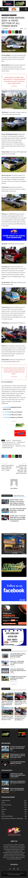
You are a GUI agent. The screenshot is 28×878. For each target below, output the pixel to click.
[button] (2, 9)
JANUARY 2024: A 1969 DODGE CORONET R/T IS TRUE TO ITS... (20, 703)
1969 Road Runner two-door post (8, 442)
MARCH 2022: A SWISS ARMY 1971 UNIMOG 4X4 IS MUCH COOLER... (17, 663)
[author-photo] (14, 486)
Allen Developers (17, 874)
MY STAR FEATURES (9, 12)
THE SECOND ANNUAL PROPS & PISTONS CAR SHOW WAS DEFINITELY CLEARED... (17, 655)
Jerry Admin (5, 28)
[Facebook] (2, 31)
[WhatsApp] (13, 31)
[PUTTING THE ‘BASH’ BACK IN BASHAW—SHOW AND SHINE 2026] (5, 510)
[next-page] (5, 525)
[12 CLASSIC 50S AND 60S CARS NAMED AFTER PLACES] (5, 763)
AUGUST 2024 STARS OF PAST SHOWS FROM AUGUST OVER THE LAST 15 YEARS (7, 468)
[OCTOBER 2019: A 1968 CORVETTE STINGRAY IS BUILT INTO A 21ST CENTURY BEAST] (7, 711)
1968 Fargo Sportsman (16, 440)
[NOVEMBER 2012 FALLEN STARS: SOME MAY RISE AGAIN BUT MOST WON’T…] (5, 678)
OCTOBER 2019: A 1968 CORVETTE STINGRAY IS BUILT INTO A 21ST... (7, 718)
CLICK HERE (6, 412)
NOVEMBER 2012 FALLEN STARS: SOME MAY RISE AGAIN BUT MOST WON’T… (18, 678)
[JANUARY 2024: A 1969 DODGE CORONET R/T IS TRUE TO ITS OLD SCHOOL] (21, 696)
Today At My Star (13, 15)
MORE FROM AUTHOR (19, 495)
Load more (13, 684)
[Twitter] (6, 31)
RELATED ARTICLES (7, 495)
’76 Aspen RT (8, 440)
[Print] (20, 31)
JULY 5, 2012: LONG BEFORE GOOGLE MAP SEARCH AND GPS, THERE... (18, 670)
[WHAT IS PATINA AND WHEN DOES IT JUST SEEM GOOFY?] (5, 790)
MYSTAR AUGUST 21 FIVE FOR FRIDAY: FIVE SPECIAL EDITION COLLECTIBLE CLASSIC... (17, 756)
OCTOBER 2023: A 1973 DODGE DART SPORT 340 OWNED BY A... (20, 718)
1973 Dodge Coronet (21, 442)
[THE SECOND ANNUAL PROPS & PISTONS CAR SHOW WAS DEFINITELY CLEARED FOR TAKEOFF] (5, 655)
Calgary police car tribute (20, 445)
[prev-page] (2, 525)
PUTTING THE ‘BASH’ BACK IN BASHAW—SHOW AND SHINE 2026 (18, 510)
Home (2, 12)
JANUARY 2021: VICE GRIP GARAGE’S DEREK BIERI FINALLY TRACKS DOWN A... (17, 775)
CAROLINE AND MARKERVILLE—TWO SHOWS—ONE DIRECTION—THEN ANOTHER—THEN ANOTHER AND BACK (21, 469)
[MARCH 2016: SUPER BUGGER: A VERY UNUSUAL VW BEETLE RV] (5, 783)
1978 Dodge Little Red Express (8, 445)
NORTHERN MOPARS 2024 (7, 447)
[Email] (16, 31)
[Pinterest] (9, 31)
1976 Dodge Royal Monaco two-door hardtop (11, 444)
